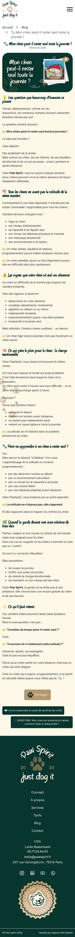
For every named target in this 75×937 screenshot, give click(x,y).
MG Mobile (67, 932)
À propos (37, 800)
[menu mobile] (70, 9)
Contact (37, 831)
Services (37, 808)
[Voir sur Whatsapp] (53, 873)
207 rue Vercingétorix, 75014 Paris (37, 862)
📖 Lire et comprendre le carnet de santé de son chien (33, 710)
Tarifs (37, 815)
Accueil (7, 27)
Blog (25, 27)
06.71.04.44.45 (37, 851)
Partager (41, 694)
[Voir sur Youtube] (43, 873)
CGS (37, 841)
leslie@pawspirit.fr (37, 857)
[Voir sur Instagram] (22, 873)
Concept (37, 792)
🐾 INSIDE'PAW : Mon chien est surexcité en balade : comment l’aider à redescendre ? (42, 722)
